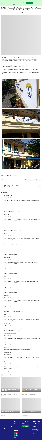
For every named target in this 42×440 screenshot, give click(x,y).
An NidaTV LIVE (12, 4)
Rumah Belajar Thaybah (33, 411)
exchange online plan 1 (8, 195)
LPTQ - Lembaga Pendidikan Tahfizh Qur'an (10, 389)
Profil (9, 0)
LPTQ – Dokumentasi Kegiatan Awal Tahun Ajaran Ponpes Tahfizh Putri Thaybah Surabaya (10, 394)
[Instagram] (15, 435)
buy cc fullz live (7, 266)
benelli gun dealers (7, 204)
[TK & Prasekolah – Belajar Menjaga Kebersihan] (10, 405)
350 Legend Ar (6, 295)
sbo (5, 276)
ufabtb (5, 342)
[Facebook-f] (15, 433)
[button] (9, 1)
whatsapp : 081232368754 (36, 432)
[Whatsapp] (15, 437)
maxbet (5, 285)
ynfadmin (21, 12)
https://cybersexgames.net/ (23, 244)
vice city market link (7, 223)
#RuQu (15, 175)
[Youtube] (17, 433)
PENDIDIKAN (4, 390)
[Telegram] (39, 180)
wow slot (6, 247)
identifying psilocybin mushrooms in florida (12, 323)
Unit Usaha (10, 2)
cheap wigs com (7, 257)
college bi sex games (8, 242)
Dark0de (5, 233)
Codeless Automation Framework (10, 333)
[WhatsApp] (36, 180)
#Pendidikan (9, 175)
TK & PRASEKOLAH (11, 411)
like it (5, 361)
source (5, 304)
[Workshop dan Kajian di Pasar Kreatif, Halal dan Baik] (31, 405)
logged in (8, 371)
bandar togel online (7, 352)
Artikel (15, 2)
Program (14, 0)
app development (7, 214)
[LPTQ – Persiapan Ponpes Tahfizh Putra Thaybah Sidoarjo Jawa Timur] (31, 384)
